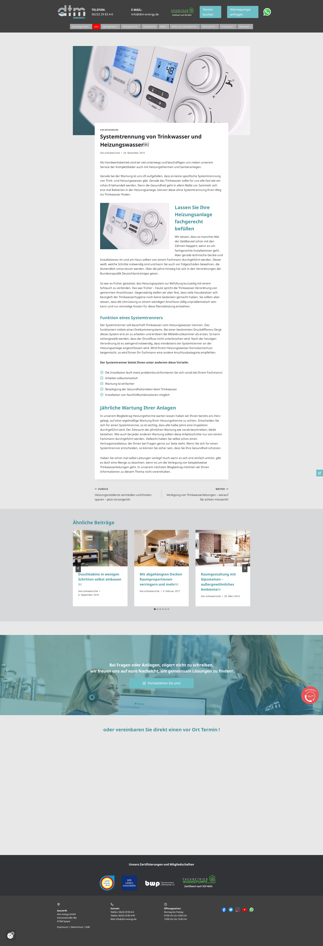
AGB (87, 926)
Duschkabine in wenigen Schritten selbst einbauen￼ (99, 579)
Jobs (96, 26)
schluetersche (112, 152)
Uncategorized (109, 129)
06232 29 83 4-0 (102, 14)
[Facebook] (224, 909)
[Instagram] (238, 909)
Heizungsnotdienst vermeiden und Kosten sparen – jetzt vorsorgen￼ (123, 494)
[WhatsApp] (267, 12)
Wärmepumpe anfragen (240, 11)
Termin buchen (208, 11)
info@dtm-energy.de (145, 14)
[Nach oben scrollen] (315, 929)
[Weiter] (244, 568)
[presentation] (100, 548)
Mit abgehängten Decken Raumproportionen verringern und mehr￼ (161, 579)
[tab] (155, 609)
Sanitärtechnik (149, 26)
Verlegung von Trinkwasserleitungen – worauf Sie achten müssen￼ (197, 494)
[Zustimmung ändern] (11, 935)
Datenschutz (77, 926)
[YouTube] (244, 909)
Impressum (62, 926)
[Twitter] (231, 909)
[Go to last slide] (78, 568)
